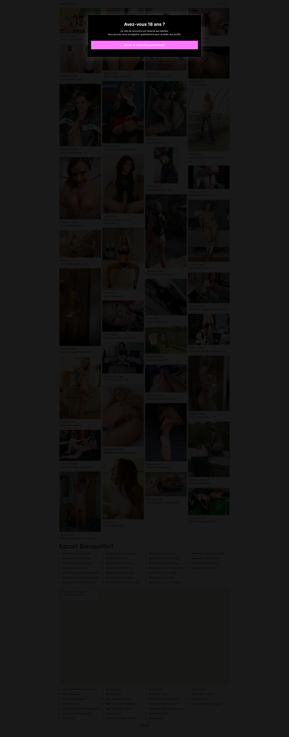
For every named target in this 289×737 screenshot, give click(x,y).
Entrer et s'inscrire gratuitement (144, 45)
